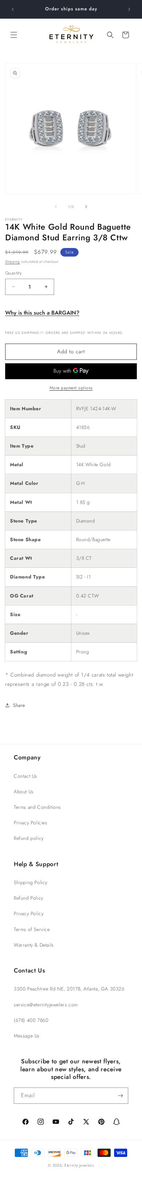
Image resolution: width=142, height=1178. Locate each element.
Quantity (13, 273)
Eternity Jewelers (79, 1165)
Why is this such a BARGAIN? (42, 313)
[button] (13, 34)
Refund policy (29, 838)
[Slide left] (55, 206)
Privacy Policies (31, 822)
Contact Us (25, 776)
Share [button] (19, 705)
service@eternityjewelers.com (46, 1004)
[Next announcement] (129, 9)
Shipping (12, 261)
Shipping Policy (31, 882)
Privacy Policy (28, 913)
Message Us (27, 1035)
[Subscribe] (120, 1096)
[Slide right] (86, 206)
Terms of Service (32, 929)
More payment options (71, 388)
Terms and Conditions (37, 807)
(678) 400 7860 (31, 1020)
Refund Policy (28, 897)
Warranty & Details (34, 944)
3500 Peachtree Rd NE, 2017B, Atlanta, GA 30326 (69, 988)
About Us (24, 791)
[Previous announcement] (12, 9)
